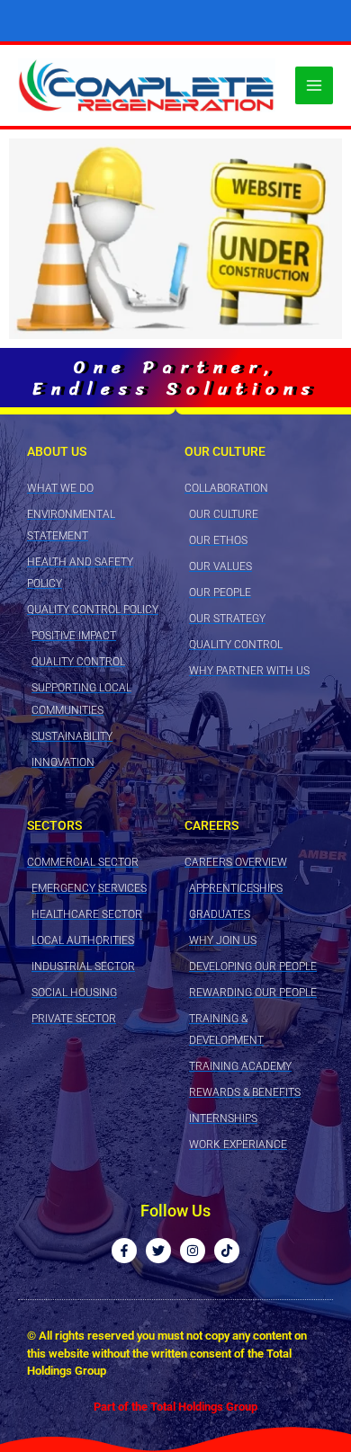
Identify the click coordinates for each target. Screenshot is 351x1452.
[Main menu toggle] (314, 85)
